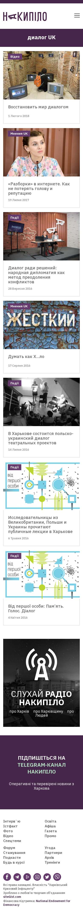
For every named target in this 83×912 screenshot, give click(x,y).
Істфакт (10, 826)
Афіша (50, 826)
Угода (50, 847)
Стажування (14, 852)
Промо (50, 836)
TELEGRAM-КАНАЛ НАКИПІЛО (41, 768)
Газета (51, 831)
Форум (9, 847)
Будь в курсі (13, 862)
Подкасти (12, 857)
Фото (8, 831)
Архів (49, 857)
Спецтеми (12, 840)
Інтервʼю (11, 821)
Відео (8, 836)
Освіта (50, 821)
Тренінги (52, 862)
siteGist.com (12, 897)
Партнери (53, 852)
